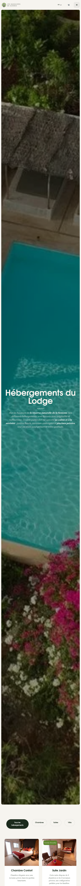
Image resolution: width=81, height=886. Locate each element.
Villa (70, 822)
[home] (11, 5)
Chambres (39, 822)
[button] (60, 5)
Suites (55, 822)
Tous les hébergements (17, 824)
